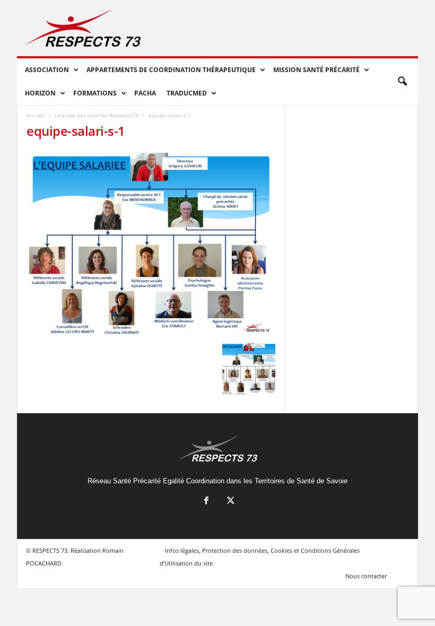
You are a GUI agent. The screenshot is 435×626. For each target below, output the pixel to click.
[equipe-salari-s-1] (151, 243)
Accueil (36, 115)
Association (47, 69)
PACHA (145, 93)
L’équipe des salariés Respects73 (96, 115)
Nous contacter (366, 576)
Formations (95, 93)
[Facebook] (206, 502)
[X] (230, 502)
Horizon (40, 93)
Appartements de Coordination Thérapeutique (171, 69)
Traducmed (187, 93)
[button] (402, 81)
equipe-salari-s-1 (76, 131)
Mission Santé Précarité (316, 69)
